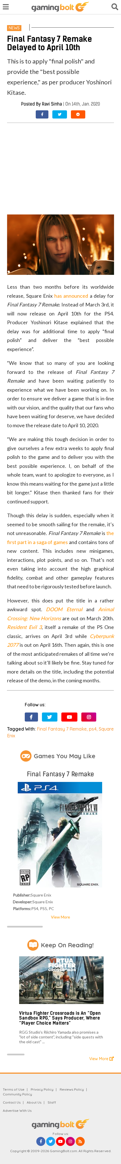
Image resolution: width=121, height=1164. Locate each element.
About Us (34, 1102)
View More (60, 917)
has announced (71, 296)
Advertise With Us (17, 1110)
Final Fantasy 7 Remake (62, 729)
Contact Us (12, 1102)
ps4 (93, 729)
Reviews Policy (72, 1089)
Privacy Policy (42, 1089)
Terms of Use (13, 1089)
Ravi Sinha (52, 104)
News (14, 27)
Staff (52, 1102)
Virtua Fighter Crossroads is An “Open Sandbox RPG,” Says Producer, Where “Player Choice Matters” (60, 1018)
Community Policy (17, 1094)
